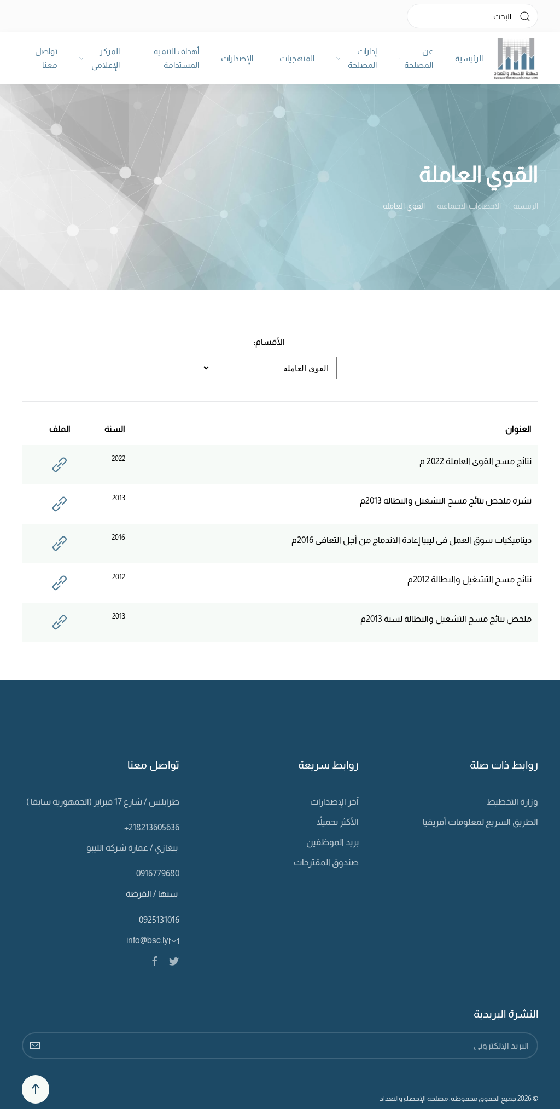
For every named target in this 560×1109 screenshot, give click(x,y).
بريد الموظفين (332, 842)
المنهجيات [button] (296, 58)
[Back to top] (35, 1089)
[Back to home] (516, 58)
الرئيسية (469, 58)
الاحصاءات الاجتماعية (469, 205)
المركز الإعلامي (105, 58)
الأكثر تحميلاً (338, 822)
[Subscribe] (35, 1045)
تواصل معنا (46, 58)
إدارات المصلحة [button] (362, 58)
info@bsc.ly (147, 940)
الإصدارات (237, 58)
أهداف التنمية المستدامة (176, 58)
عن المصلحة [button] (418, 58)
